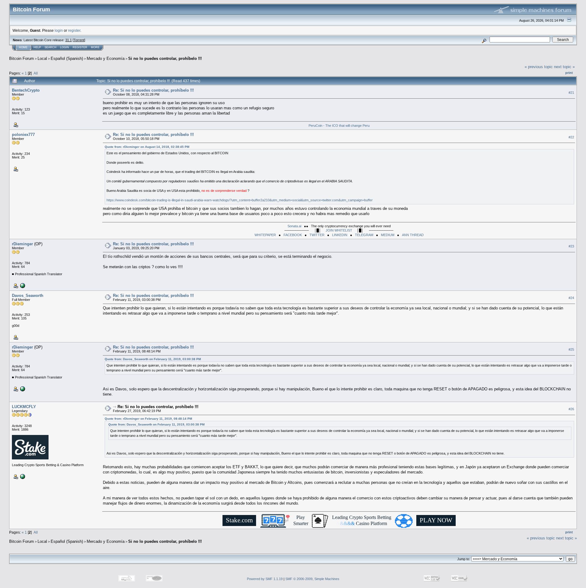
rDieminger (22, 244)
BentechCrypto (26, 90)
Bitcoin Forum (21, 58)
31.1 (68, 40)
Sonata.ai (294, 226)
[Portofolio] (22, 285)
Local (42, 58)
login (59, 30)
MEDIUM (387, 235)
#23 (571, 246)
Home (23, 47)
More (95, 47)
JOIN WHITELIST (339, 230)
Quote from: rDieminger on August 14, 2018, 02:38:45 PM (147, 146)
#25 (571, 349)
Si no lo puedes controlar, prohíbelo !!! (165, 58)
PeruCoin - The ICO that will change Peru (339, 125)
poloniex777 (23, 134)
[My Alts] (22, 476)
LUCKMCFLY (24, 406)
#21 (571, 92)
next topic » (564, 66)
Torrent (79, 40)
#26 (571, 409)
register (74, 30)
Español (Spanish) (67, 58)
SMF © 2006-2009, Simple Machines (312, 579)
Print (569, 73)
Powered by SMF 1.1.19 (265, 579)
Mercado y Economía (106, 58)
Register (80, 47)
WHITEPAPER (265, 235)
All (36, 73)
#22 (571, 137)
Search (50, 47)
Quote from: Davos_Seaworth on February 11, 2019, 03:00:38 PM (153, 359)
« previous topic (539, 66)
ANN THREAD (413, 235)
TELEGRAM (364, 235)
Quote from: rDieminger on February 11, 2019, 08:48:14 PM (148, 418)
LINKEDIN (339, 235)
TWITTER (316, 235)
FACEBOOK (293, 235)
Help (37, 47)
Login (64, 47)
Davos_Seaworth (27, 295)
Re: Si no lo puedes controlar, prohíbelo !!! (153, 90)
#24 (571, 298)
